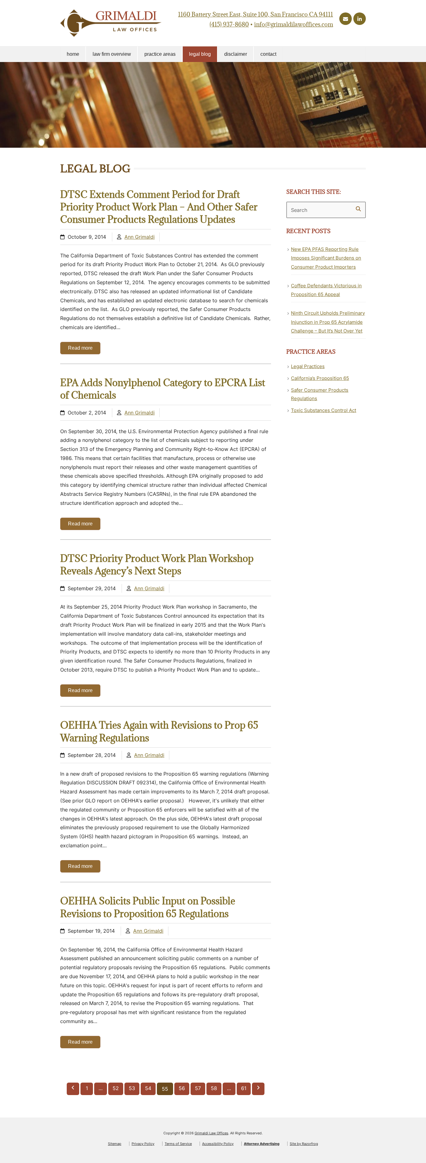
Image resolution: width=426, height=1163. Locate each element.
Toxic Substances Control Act (323, 410)
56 (183, 1088)
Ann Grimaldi (139, 237)
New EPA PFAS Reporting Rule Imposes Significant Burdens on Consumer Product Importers (326, 258)
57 (200, 1088)
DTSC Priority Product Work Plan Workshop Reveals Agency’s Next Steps (157, 564)
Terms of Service (178, 1143)
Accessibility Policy (218, 1143)
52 (117, 1088)
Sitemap (114, 1143)
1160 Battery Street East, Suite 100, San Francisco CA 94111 (255, 14)
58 (216, 1088)
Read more (80, 348)
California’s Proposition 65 (320, 378)
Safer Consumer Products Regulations (319, 394)
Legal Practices (308, 366)
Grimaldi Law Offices (211, 1133)
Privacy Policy (143, 1143)
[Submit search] (358, 208)
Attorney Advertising (261, 1143)
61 (246, 1088)
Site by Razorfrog (304, 1143)
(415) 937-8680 (229, 24)
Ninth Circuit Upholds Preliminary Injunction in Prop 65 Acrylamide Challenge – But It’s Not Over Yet (328, 322)
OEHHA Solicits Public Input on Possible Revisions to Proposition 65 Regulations (147, 907)
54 (150, 1088)
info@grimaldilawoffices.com (293, 24)
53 (133, 1088)
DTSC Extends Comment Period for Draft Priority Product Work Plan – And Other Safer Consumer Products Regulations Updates (159, 207)
